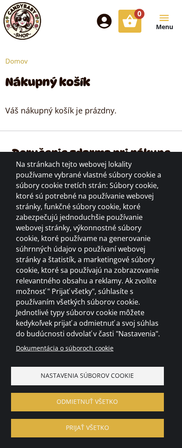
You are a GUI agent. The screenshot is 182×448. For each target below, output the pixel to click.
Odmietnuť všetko (87, 401)
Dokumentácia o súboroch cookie (65, 348)
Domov (16, 60)
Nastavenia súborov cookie (87, 375)
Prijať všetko (87, 427)
